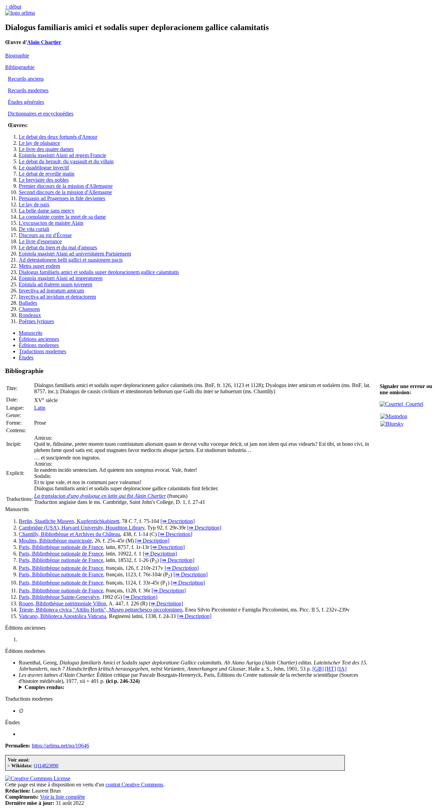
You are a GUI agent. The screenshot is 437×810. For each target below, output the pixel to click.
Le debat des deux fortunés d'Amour (58, 137)
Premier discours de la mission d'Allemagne (66, 186)
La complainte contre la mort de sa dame (62, 217)
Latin (39, 408)
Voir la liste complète (62, 797)
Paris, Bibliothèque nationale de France (61, 547)
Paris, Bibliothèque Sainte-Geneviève (59, 597)
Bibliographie (19, 67)
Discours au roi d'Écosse (45, 235)
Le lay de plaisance (39, 143)
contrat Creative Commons (134, 784)
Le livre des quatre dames (46, 149)
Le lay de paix (34, 204)
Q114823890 (46, 765)
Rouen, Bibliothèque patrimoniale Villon (62, 603)
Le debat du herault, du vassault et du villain (66, 161)
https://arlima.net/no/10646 (60, 746)
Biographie (17, 55)
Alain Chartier (44, 42)
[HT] (330, 669)
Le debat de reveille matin (46, 174)
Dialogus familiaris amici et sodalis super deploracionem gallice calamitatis (99, 272)
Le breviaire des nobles (44, 180)
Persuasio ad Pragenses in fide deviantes (62, 198)
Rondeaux (30, 315)
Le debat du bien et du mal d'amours (58, 247)
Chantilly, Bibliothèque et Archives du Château (69, 534)
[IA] (342, 669)
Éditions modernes (39, 345)
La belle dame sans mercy (46, 211)
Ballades (28, 303)
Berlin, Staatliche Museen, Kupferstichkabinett (69, 521)
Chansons (29, 309)
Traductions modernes (42, 351)
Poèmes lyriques (36, 321)
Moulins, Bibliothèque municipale (55, 541)
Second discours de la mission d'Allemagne (65, 192)
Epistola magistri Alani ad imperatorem (60, 278)
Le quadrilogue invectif (44, 167)
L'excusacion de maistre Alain (51, 223)
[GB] (318, 669)
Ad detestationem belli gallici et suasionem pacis (71, 260)
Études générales (26, 102)
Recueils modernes (28, 90)
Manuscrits (30, 333)
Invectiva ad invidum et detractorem (57, 297)
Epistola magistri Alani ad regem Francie (62, 155)
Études (26, 357)
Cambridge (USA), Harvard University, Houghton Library (81, 528)
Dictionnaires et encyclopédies (40, 113)
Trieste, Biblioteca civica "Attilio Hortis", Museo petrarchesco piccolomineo (100, 610)
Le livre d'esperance (40, 241)
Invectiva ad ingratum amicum (51, 290)
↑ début (13, 7)
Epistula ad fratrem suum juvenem (55, 284)
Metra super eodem (39, 266)
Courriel (413, 404)
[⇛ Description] (177, 521)
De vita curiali (34, 229)
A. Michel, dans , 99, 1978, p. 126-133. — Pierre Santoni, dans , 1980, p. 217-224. (146, 687)
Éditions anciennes (39, 339)
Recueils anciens (26, 79)
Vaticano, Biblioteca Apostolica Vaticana (62, 616)
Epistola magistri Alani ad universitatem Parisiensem (75, 254)
